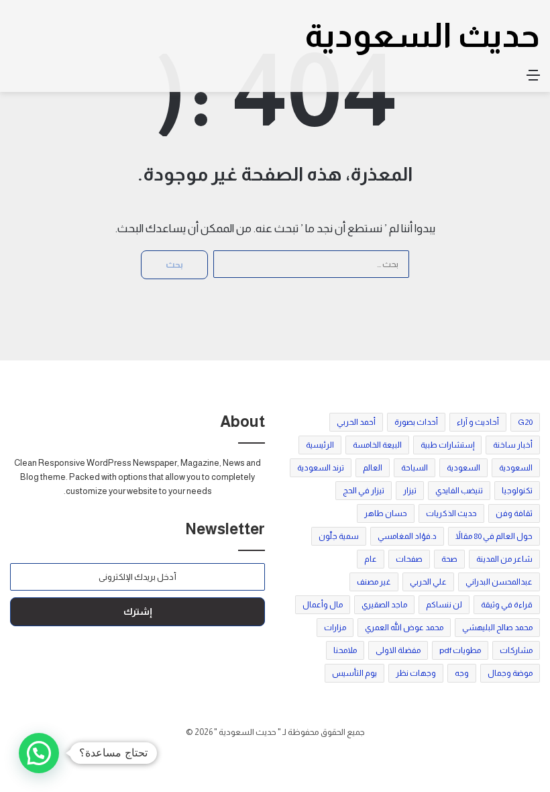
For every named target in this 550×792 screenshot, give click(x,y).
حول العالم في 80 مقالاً (494, 536)
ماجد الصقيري (384, 604)
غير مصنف (374, 582)
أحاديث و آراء (478, 422)
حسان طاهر (385, 513)
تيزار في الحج (363, 490)
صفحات (409, 559)
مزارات (335, 627)
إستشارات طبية (447, 445)
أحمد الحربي (356, 422)
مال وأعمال (322, 604)
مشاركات (516, 650)
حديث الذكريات (451, 513)
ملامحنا (345, 650)
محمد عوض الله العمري (404, 627)
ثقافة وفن (514, 513)
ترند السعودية (320, 468)
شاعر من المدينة (504, 559)
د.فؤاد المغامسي (407, 536)
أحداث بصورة (416, 422)
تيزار (410, 490)
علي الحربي (428, 582)
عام (370, 559)
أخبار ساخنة (513, 445)
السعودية (516, 468)
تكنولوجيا (517, 490)
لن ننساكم (444, 604)
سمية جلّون (339, 536)
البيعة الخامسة (377, 445)
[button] (39, 753)
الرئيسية (320, 445)
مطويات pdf (460, 650)
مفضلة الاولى (398, 650)
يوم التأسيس (354, 673)
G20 (525, 422)
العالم (372, 468)
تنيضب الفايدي (459, 490)
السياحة (414, 468)
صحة (449, 559)
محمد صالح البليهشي (497, 627)
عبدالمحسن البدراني (499, 582)
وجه (462, 673)
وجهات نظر (416, 673)
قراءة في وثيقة (507, 604)
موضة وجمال (510, 673)
